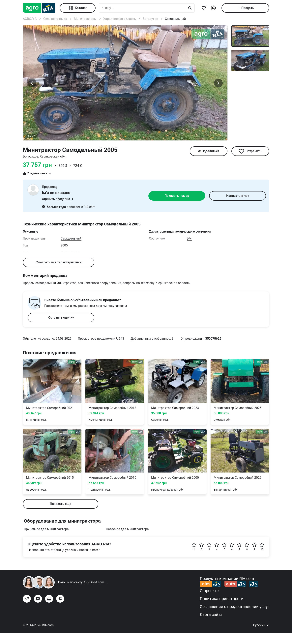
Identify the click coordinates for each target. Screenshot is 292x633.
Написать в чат (237, 196)
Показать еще (60, 504)
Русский (259, 625)
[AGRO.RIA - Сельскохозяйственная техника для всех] (41, 8)
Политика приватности (222, 598)
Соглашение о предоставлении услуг (234, 606)
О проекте (209, 590)
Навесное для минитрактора (127, 529)
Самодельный (71, 238)
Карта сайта (211, 614)
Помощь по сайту (82, 582)
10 (262, 549)
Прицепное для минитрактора (46, 529)
